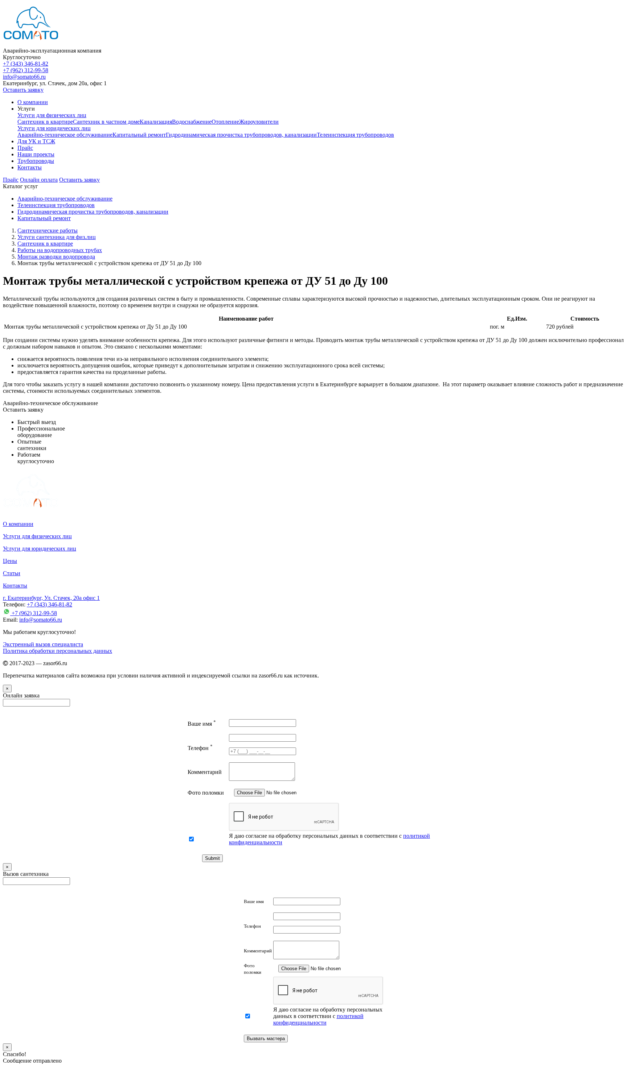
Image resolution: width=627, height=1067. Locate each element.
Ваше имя (202, 724)
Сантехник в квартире (45, 122)
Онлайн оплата (39, 180)
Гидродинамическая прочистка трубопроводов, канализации (241, 135)
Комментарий (205, 772)
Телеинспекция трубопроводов (355, 135)
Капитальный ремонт (139, 135)
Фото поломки (206, 793)
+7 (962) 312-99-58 (25, 70)
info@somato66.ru (40, 620)
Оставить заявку (23, 90)
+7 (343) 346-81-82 (25, 64)
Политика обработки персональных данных (57, 651)
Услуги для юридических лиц (54, 128)
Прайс (25, 148)
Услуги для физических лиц (51, 115)
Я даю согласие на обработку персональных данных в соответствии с (327, 1016)
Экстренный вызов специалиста (43, 644)
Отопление (225, 122)
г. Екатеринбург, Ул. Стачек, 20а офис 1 (51, 598)
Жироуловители (259, 122)
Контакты (29, 167)
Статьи (11, 573)
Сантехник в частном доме (106, 122)
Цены (10, 561)
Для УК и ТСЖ (36, 141)
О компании (32, 102)
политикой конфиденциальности (318, 1019)
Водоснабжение (192, 122)
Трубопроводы (35, 161)
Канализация (156, 122)
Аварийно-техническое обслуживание (64, 135)
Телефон (200, 748)
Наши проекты (35, 154)
